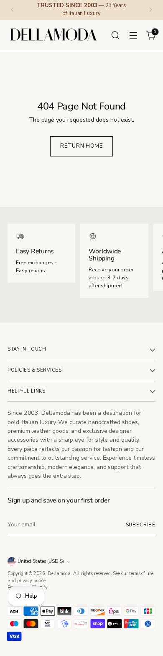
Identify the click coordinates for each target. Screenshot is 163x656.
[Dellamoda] (53, 35)
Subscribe (140, 525)
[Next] (150, 10)
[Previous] (12, 10)
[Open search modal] (115, 35)
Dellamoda (59, 573)
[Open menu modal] (133, 35)
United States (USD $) (41, 561)
